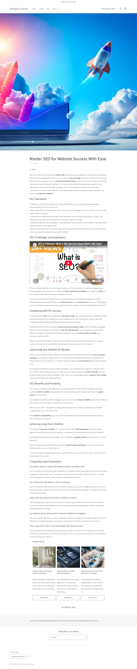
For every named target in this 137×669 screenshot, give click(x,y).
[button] (120, 8)
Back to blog (70, 607)
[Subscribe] (85, 637)
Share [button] (34, 169)
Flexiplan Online (18, 664)
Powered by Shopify (28, 664)
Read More (44, 597)
